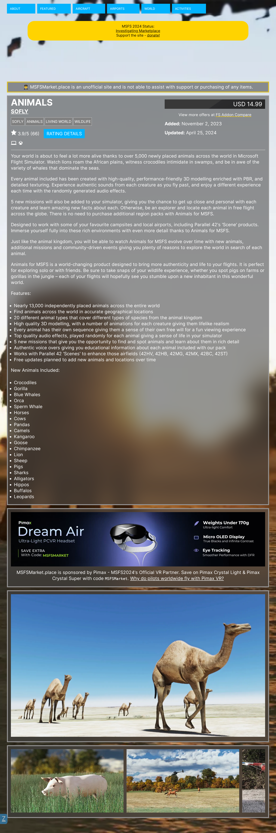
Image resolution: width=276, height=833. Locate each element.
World (149, 9)
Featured (48, 9)
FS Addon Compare (233, 114)
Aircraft (83, 9)
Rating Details (64, 133)
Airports (117, 9)
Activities (183, 9)
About (15, 9)
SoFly (19, 111)
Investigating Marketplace (138, 31)
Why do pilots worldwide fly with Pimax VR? (177, 578)
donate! (153, 35)
